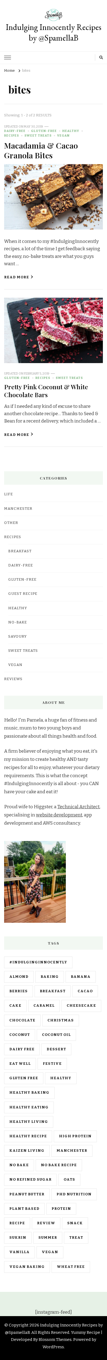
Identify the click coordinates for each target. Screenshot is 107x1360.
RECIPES (11, 135)
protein (61, 1209)
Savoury (17, 636)
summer (47, 1237)
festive (52, 1064)
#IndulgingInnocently (38, 962)
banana (81, 977)
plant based (24, 1209)
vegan (50, 1252)
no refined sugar (30, 1179)
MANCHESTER (18, 508)
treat (76, 1237)
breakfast (53, 991)
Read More (16, 277)
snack (75, 1223)
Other (11, 523)
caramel (44, 1005)
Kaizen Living (26, 1150)
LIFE (8, 494)
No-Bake (17, 622)
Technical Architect (78, 807)
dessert (56, 1049)
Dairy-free (15, 131)
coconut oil (56, 1035)
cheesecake (81, 1005)
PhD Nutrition (74, 1194)
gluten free (23, 1078)
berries (18, 991)
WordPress (53, 1346)
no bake (19, 1165)
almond (19, 977)
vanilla (19, 1252)
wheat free (71, 1267)
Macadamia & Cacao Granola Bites (41, 150)
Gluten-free (44, 131)
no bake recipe (59, 1165)
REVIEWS (13, 679)
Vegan (63, 135)
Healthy (70, 131)
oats (69, 1179)
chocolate (22, 1020)
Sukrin (17, 1237)
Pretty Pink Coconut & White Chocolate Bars (46, 390)
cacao (85, 991)
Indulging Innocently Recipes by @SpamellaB (53, 32)
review (46, 1223)
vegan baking (27, 1267)
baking (50, 977)
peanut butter (26, 1194)
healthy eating (29, 1107)
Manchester (72, 1150)
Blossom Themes (55, 1339)
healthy (60, 1078)
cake (15, 1005)
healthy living (28, 1122)
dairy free (22, 1049)
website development (59, 815)
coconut (19, 1035)
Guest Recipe (22, 594)
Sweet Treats (38, 135)
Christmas (60, 1020)
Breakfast (20, 551)
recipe (17, 1223)
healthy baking (29, 1092)
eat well (20, 1064)
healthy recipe (28, 1136)
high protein (75, 1136)
